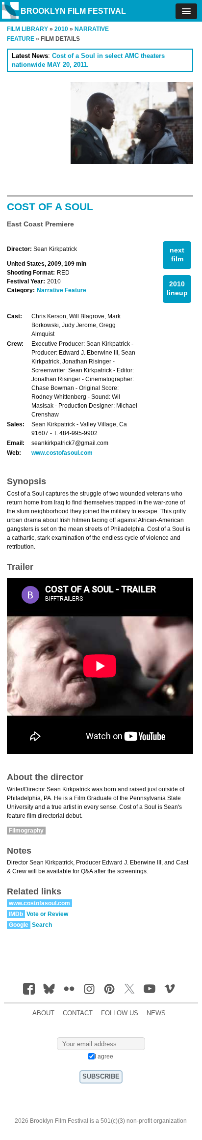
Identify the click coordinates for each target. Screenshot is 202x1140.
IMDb (16, 914)
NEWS (156, 1013)
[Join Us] (29, 989)
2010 (61, 29)
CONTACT (78, 1013)
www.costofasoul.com (62, 452)
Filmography (26, 830)
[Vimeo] (170, 989)
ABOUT (43, 1013)
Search (42, 924)
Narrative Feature (61, 290)
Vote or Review (47, 914)
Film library (27, 29)
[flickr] (69, 989)
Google (18, 924)
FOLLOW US (119, 1013)
